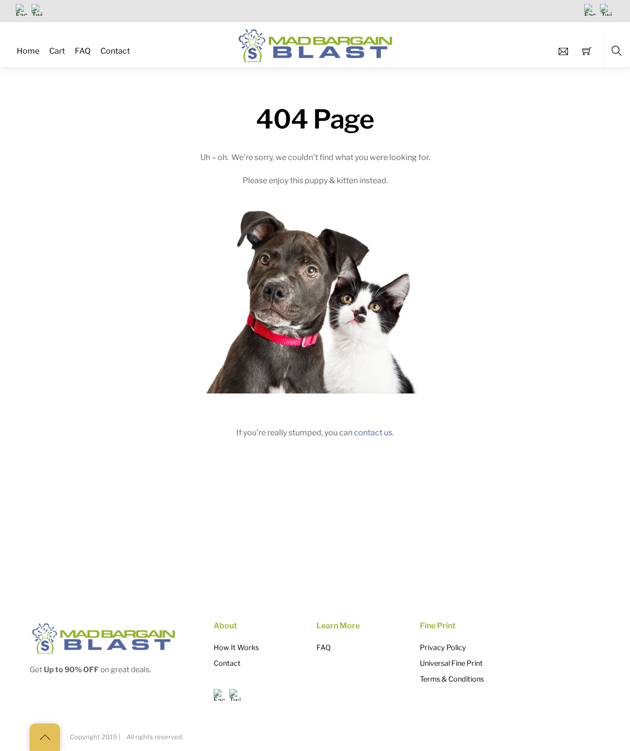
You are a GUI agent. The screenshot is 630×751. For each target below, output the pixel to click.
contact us (373, 432)
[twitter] (37, 9)
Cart (57, 51)
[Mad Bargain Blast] (316, 43)
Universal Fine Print (451, 663)
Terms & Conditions (452, 679)
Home (28, 51)
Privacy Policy (443, 647)
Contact (115, 51)
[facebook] (22, 9)
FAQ (83, 51)
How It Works (236, 647)
